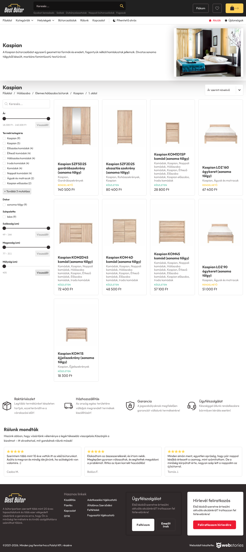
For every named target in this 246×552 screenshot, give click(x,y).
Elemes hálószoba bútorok (51, 93)
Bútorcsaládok (67, 20)
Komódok (160, 163)
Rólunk (84, 20)
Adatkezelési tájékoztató (102, 500)
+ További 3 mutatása (17, 191)
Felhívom (143, 525)
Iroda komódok (163, 180)
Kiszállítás (70, 500)
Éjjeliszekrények (79, 366)
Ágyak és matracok (226, 180)
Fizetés (68, 505)
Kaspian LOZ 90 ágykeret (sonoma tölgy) (216, 271)
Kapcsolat (98, 20)
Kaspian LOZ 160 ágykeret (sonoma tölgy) (216, 171)
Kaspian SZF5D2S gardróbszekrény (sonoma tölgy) (72, 168)
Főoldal (7, 20)
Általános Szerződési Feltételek (99, 508)
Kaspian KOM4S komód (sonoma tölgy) (171, 256)
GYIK (67, 516)
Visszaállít (42, 125)
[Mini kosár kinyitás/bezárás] (234, 8)
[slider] (4, 118)
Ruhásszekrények (128, 177)
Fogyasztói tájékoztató (100, 515)
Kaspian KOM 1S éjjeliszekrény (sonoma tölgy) (76, 357)
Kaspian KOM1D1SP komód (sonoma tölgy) (171, 156)
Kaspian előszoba (178, 177)
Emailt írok (165, 525)
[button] (26, 138)
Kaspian (78, 93)
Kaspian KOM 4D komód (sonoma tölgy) (123, 259)
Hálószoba (23, 93)
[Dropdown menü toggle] (32, 20)
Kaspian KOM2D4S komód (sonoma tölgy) (75, 259)
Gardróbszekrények (70, 180)
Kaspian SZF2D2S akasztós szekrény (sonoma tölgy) (120, 168)
